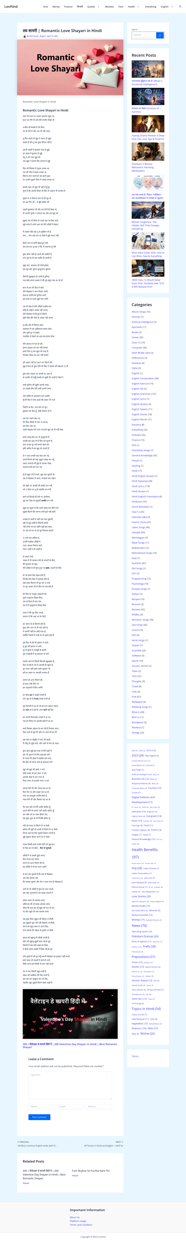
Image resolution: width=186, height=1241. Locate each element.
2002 (135, 750)
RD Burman (137, 972)
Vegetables (140, 1023)
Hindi (134, 470)
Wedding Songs (140, 706)
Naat (134, 558)
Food (148, 825)
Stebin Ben (139, 998)
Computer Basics (139, 788)
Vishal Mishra (155, 1024)
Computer (137, 347)
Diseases (136, 363)
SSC (148, 994)
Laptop (136, 891)
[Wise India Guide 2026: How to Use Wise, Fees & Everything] (148, 240)
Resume (136, 604)
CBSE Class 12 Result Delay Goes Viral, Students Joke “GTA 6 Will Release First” (148, 283)
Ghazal (135, 460)
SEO (134, 635)
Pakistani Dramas (145, 936)
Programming (139, 578)
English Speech (140, 409)
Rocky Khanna (138, 976)
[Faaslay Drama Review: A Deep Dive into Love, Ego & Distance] (148, 123)
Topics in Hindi (146, 1008)
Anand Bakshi (138, 765)
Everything (150, 6)
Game (147, 834)
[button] (98, 6)
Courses (154, 787)
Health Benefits (145, 853)
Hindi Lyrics (138, 486)
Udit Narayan (140, 1019)
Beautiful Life (140, 778)
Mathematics (139, 547)
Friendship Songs (141, 450)
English (165, 6)
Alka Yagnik (152, 755)
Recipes (136, 599)
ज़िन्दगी (80, 6)
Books (135, 332)
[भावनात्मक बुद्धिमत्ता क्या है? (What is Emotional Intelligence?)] (148, 69)
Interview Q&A (139, 517)
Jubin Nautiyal (139, 882)
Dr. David (136, 807)
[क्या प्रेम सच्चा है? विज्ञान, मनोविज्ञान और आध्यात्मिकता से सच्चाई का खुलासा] (148, 182)
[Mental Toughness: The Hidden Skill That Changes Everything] (148, 210)
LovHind (11, 6)
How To (136, 511)
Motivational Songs (142, 552)
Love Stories (141, 896)
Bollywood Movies (141, 783)
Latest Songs (138, 527)
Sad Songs (137, 624)
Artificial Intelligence (142, 321)
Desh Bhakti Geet (141, 352)
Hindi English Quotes (143, 475)
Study (151, 999)
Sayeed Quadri (138, 985)
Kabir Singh (153, 882)
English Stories (139, 414)
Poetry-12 (137, 947)
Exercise (147, 821)
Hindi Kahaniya (140, 481)
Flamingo (137, 825)
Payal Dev (157, 942)
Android (150, 765)
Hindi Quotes (139, 491)
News (139, 925)
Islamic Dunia (139, 522)
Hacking (136, 465)
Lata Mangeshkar (150, 891)
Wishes (147, 1033)
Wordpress (137, 722)
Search (135, 29)
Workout (136, 727)
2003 (142, 750)
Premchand (137, 952)
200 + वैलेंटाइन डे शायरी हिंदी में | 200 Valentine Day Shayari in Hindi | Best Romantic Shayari (70, 1045)
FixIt (134, 445)
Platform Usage (78, 1220)
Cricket (136, 792)
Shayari (43, 36)
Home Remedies (140, 506)
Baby (156, 774)
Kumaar (158, 887)
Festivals (136, 434)
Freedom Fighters (141, 830)
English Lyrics (139, 398)
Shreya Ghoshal (155, 989)
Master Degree (157, 901)
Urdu (134, 691)
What (135, 1033)
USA (153, 1019)
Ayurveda (137, 327)
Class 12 (136, 342)
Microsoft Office (140, 910)
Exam (137, 820)
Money (56, 6)
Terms (135, 1056)
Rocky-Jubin (149, 972)
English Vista (138, 816)
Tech (120, 6)
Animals (136, 316)
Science (136, 629)
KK (151, 887)
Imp (137, 868)
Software (136, 655)
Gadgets (137, 834)
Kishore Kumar (139, 887)
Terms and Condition (81, 1224)
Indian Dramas (151, 868)
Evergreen (153, 816)
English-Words (139, 419)
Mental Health (141, 905)
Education (139, 811)
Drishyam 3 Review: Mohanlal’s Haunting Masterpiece (143, 167)
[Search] (160, 35)
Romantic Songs (140, 619)
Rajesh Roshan (152, 967)
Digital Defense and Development (143, 799)
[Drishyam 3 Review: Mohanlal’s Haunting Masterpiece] (148, 151)
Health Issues (138, 863)
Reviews (109, 6)
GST (159, 839)
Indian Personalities (142, 873)
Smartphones (138, 994)
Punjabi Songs (139, 588)
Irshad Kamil (137, 878)
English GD (137, 388)
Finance (68, 6)
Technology (138, 1003)
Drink (145, 807)
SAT (156, 980)
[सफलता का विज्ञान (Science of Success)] (148, 96)
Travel (135, 686)
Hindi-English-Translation (145, 496)
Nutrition (136, 563)
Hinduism (137, 501)
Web (153, 1028)
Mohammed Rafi (142, 914)
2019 (151, 750)
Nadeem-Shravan (154, 920)
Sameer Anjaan (142, 980)
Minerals (154, 910)
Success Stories (140, 665)
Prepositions (143, 957)
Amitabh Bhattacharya (141, 761)
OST (134, 573)
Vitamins (139, 1028)
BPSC (155, 783)
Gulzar (135, 844)
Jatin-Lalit (149, 878)
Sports (135, 660)
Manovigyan (138, 537)
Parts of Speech (141, 941)
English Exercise (140, 383)
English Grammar (141, 393)
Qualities (148, 962)
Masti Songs (138, 542)
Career (135, 337)
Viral (45, 6)
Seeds (150, 985)
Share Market (139, 990)
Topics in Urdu (139, 1014)
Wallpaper (137, 701)
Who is (135, 717)
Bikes (153, 779)
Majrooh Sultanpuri (140, 901)
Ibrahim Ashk (150, 863)
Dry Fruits (155, 807)
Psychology (138, 583)
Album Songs (139, 311)
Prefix (149, 946)
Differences (138, 357)
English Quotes (140, 404)
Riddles (136, 614)
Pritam (137, 962)
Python (135, 593)
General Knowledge (142, 455)
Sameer (149, 976)
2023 (138, 755)
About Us (75, 1217)
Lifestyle (136, 532)
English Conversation (143, 378)
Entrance (136, 424)
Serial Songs (138, 640)
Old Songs (137, 568)
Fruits (156, 829)
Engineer (152, 811)
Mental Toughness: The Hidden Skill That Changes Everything (145, 225)
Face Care (158, 821)
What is (136, 712)
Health (131, 6)
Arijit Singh (138, 769)
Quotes (91, 6)
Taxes (135, 671)
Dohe (134, 368)
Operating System (142, 931)
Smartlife (136, 650)
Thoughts (137, 681)
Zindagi (136, 732)
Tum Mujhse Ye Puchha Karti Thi (90, 1170)
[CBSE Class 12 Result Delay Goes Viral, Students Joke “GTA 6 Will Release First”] (148, 268)
